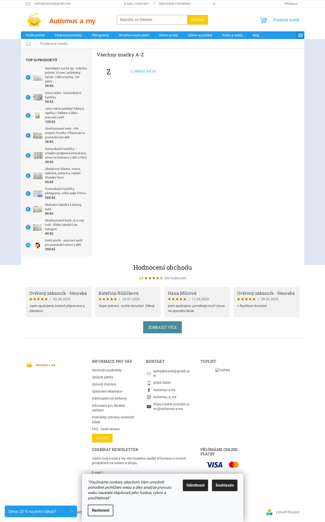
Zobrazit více (162, 327)
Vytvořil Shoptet (288, 512)
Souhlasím (225, 485)
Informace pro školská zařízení (108, 408)
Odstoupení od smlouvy (109, 398)
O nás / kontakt (136, 4)
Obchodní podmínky (175, 4)
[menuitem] (35, 35)
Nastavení (100, 510)
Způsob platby (102, 377)
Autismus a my (164, 390)
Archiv (102, 438)
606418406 (162, 383)
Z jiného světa (143, 71)
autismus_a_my (165, 397)
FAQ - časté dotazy (106, 429)
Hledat (197, 19)
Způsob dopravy (104, 384)
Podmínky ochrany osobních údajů (113, 419)
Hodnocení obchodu (162, 267)
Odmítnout (195, 485)
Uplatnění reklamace (107, 391)
